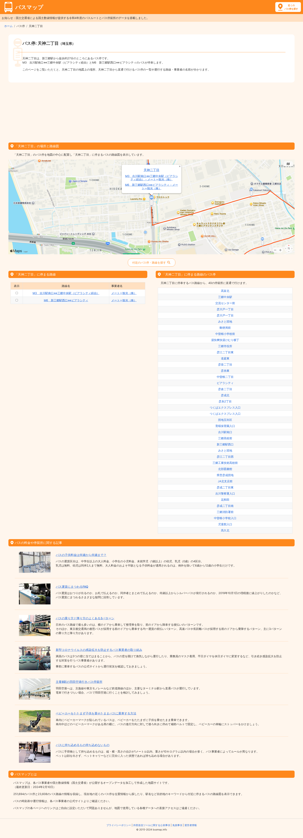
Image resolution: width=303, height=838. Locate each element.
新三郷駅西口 (225, 444)
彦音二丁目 (225, 364)
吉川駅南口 (225, 432)
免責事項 (177, 825)
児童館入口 (225, 524)
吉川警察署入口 (225, 493)
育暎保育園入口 (225, 426)
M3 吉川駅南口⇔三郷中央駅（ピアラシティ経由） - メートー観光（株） (151, 177)
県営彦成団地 (225, 475)
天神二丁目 (151, 170)
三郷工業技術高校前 (225, 463)
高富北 (225, 291)
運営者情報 (190, 825)
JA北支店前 (225, 481)
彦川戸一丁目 (225, 309)
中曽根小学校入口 (225, 518)
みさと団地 (225, 321)
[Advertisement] (151, 111)
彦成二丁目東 (225, 487)
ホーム (8, 26)
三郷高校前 (225, 438)
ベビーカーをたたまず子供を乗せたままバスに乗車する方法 (96, 713)
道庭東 (225, 358)
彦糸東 (225, 370)
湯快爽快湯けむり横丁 (225, 340)
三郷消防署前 (225, 512)
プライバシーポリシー (118, 825)
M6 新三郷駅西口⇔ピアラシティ (66, 300)
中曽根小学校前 (225, 334)
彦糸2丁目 (225, 401)
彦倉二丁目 (225, 389)
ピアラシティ (225, 383)
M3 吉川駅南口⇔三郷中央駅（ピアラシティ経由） (66, 293)
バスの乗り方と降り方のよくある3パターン (85, 618)
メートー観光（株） (124, 293)
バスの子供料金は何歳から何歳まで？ (81, 555)
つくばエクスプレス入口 (225, 407)
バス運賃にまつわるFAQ (72, 586)
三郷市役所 (225, 346)
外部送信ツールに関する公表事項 (151, 825)
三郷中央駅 (225, 297)
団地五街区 (225, 420)
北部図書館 (225, 469)
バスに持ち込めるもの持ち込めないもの (82, 745)
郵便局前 (225, 327)
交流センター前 (225, 303)
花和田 (225, 499)
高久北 (225, 530)
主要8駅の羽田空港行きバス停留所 (79, 682)
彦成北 (225, 395)
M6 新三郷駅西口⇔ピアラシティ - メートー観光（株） (151, 186)
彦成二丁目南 (225, 506)
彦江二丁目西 (225, 456)
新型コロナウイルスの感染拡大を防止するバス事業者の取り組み (99, 650)
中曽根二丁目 (225, 377)
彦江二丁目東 (225, 352)
